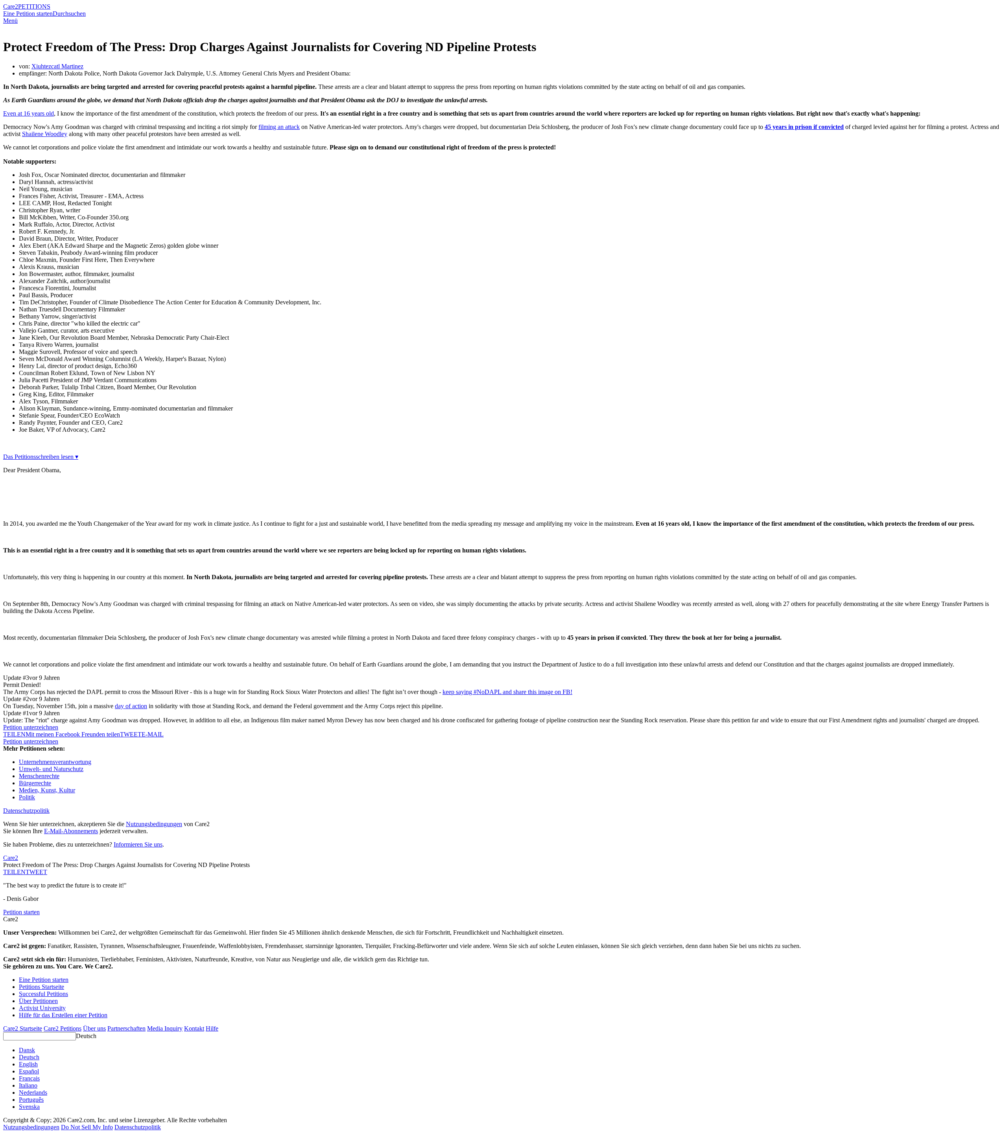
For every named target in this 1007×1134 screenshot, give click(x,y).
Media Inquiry (165, 1028)
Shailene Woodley (44, 134)
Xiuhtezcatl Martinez (57, 66)
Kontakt (194, 1028)
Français (29, 1078)
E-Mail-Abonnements (71, 831)
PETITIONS (34, 6)
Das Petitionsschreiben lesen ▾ (40, 456)
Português (31, 1099)
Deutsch (86, 1036)
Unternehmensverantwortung (55, 761)
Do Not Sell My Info (87, 1127)
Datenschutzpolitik (26, 810)
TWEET (131, 734)
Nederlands (33, 1092)
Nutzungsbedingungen (154, 824)
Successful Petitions (43, 993)
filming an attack (279, 126)
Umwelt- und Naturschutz (51, 769)
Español (29, 1071)
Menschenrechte (39, 776)
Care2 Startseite (22, 1028)
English (28, 1064)
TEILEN (14, 872)
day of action (131, 706)
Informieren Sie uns (138, 844)
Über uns (94, 1028)
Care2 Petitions (62, 1028)
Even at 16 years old (28, 113)
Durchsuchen (69, 13)
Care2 (10, 6)
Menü (10, 20)
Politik (27, 797)
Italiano (28, 1085)
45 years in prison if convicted (804, 126)
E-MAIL (153, 734)
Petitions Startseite (41, 986)
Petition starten (21, 912)
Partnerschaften (126, 1028)
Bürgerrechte (35, 783)
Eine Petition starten (28, 13)
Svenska (29, 1106)
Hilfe (212, 1028)
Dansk (27, 1050)
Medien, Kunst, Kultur (47, 790)
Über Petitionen (38, 1001)
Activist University (42, 1008)
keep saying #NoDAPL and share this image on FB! (507, 691)
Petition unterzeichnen (30, 727)
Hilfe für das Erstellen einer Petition (63, 1015)
